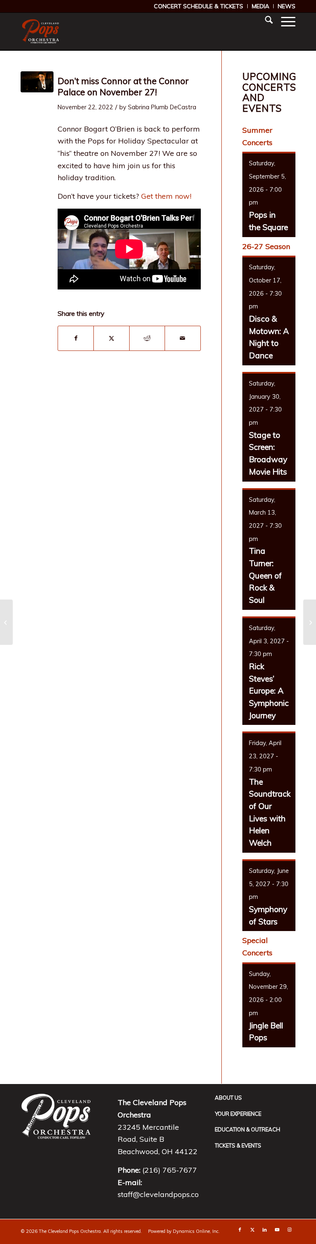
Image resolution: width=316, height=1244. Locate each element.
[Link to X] (252, 1229)
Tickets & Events (238, 1145)
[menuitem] (199, 6)
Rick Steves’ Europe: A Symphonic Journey (269, 690)
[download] (40, 31)
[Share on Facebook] (75, 338)
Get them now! (166, 196)
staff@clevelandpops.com (162, 1194)
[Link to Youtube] (277, 1229)
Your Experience (238, 1113)
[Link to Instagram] (289, 1229)
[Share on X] (111, 338)
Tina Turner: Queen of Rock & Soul (265, 575)
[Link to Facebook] (240, 1229)
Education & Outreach (247, 1129)
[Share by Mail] (182, 338)
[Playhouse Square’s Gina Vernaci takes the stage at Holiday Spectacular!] (6, 622)
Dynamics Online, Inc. (196, 1231)
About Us (228, 1097)
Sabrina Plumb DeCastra (162, 107)
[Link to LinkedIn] (264, 1229)
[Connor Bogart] (37, 81)
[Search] (265, 21)
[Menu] (284, 21)
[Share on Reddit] (147, 338)
